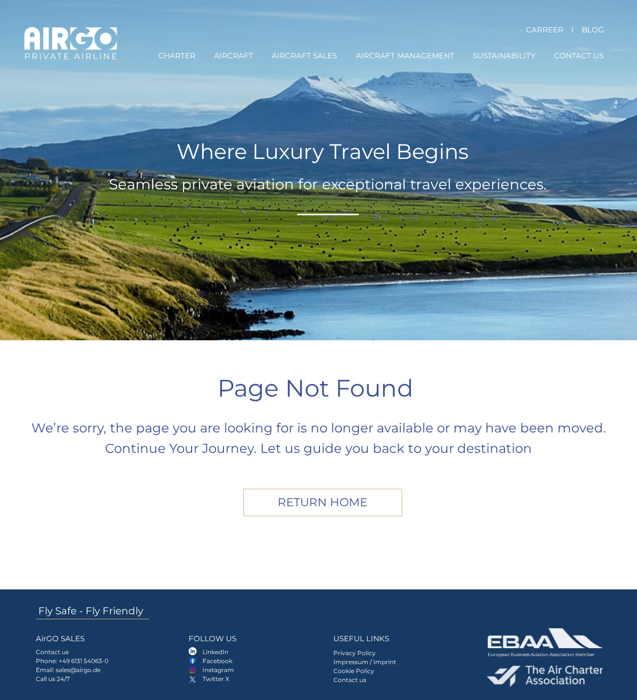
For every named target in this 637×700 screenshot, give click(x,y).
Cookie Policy (353, 671)
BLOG (593, 29)
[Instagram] (193, 670)
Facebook (217, 661)
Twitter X (216, 679)
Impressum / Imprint (365, 662)
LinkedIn (215, 652)
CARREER (544, 29)
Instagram (218, 670)
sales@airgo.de (78, 670)
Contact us (349, 680)
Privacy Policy (354, 653)
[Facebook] (193, 661)
